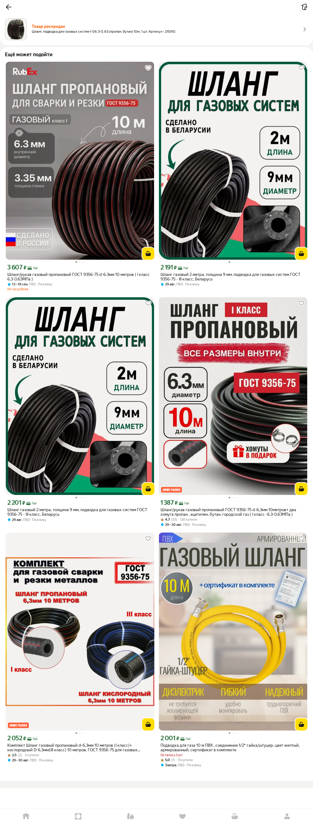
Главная (26, 816)
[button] (8, 7)
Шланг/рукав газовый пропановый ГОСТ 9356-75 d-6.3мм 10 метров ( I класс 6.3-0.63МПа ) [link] (78, 276)
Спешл (78, 816)
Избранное (182, 816)
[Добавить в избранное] (148, 67)
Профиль (287, 816)
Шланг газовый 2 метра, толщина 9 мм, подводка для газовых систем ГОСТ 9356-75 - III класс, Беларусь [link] (230, 276)
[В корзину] (148, 253)
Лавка (130, 816)
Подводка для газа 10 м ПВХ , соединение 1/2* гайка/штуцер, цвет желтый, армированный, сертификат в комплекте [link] (230, 747)
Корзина (235, 816)
